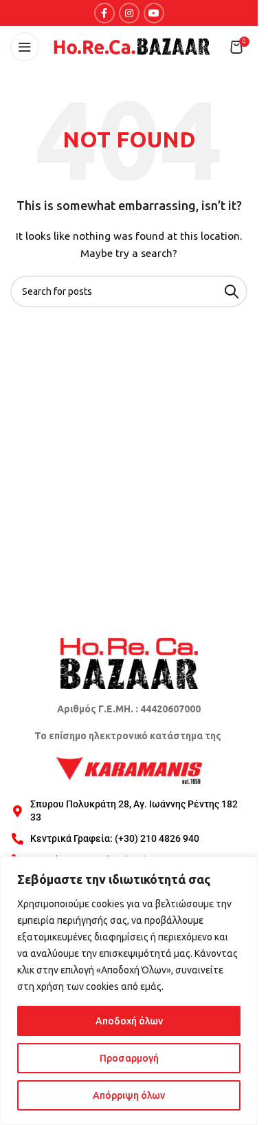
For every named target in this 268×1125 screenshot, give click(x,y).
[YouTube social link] (154, 13)
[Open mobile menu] (24, 47)
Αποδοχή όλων (129, 1020)
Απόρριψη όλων (129, 1095)
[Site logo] (132, 46)
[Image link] (129, 662)
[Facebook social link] (104, 13)
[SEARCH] (231, 291)
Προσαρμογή (129, 1058)
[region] (129, 990)
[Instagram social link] (129, 13)
